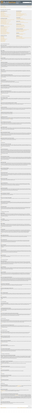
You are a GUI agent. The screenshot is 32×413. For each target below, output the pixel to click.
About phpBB (18, 386)
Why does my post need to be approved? (5, 33)
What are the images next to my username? (5, 22)
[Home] (8, 2)
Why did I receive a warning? (3, 31)
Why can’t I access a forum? (3, 30)
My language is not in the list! (3, 21)
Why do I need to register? (3, 11)
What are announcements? (3, 39)
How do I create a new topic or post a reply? (5, 26)
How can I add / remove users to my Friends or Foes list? (22, 22)
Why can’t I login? (2, 14)
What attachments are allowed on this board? (20, 33)
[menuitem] (5, 6)
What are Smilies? (2, 37)
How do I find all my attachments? (19, 34)
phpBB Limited (19, 385)
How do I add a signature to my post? (4, 27)
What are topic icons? (3, 41)
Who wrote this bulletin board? (19, 36)
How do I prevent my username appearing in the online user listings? (7, 19)
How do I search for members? (19, 26)
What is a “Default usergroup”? (19, 15)
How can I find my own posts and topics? (20, 27)
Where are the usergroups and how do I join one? (21, 13)
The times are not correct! (3, 20)
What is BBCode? (2, 36)
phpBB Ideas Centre (3, 390)
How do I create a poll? (3, 28)
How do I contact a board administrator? (20, 38)
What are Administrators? (18, 11)
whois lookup (16, 395)
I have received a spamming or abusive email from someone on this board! (23, 19)
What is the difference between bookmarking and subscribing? (22, 29)
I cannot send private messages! (19, 18)
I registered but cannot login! (3, 13)
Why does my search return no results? (20, 25)
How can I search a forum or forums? (20, 24)
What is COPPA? (2, 12)
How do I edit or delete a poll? (4, 29)
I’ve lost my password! (3, 15)
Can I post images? (3, 38)
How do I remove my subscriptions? (20, 31)
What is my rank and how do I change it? (5, 23)
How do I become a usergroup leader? (20, 14)
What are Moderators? (18, 12)
